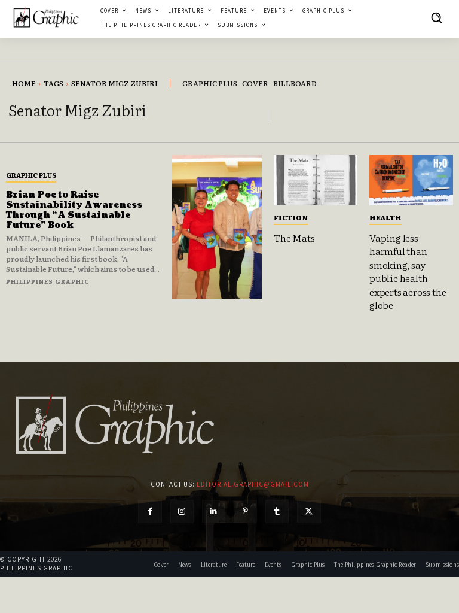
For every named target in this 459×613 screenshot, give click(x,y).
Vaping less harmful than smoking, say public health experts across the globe (407, 271)
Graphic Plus (31, 175)
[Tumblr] (277, 511)
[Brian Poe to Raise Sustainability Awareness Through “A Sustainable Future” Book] (217, 227)
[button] (436, 17)
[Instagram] (182, 511)
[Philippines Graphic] (46, 17)
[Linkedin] (213, 511)
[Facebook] (149, 511)
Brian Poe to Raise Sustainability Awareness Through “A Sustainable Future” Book (74, 209)
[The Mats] (315, 180)
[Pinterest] (245, 511)
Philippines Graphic (48, 281)
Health (385, 217)
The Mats (294, 237)
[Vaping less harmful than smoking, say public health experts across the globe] (411, 180)
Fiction (291, 217)
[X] (308, 511)
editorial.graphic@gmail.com (253, 484)
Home (24, 83)
